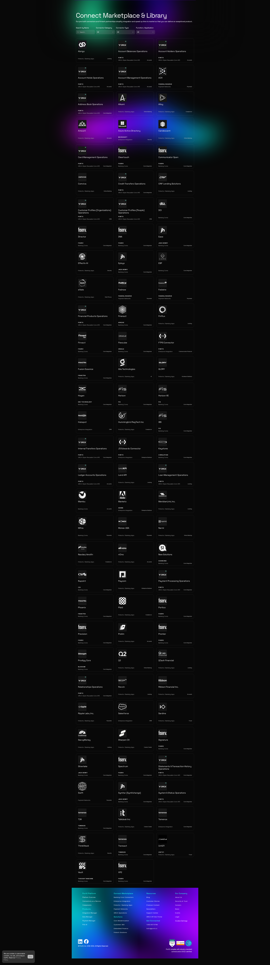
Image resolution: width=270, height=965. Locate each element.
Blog (148, 897)
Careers (178, 905)
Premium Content (152, 905)
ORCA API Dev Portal (154, 917)
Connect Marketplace (123, 893)
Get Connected (153, 921)
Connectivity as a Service (91, 901)
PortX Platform (89, 893)
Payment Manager (88, 921)
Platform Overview (89, 897)
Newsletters (150, 909)
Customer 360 (119, 924)
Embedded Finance (121, 928)
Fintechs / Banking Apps (123, 905)
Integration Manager (89, 913)
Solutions (118, 917)
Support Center (152, 913)
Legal (177, 917)
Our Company (181, 893)
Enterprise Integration (122, 901)
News (177, 909)
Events (177, 913)
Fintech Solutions (120, 932)
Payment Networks (121, 909)
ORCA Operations (120, 913)
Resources (151, 893)
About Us (178, 897)
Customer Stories (153, 901)
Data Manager (87, 917)
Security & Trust (181, 901)
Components (87, 905)
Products (86, 909)
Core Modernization (121, 921)
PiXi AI (84, 924)
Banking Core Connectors (124, 897)
